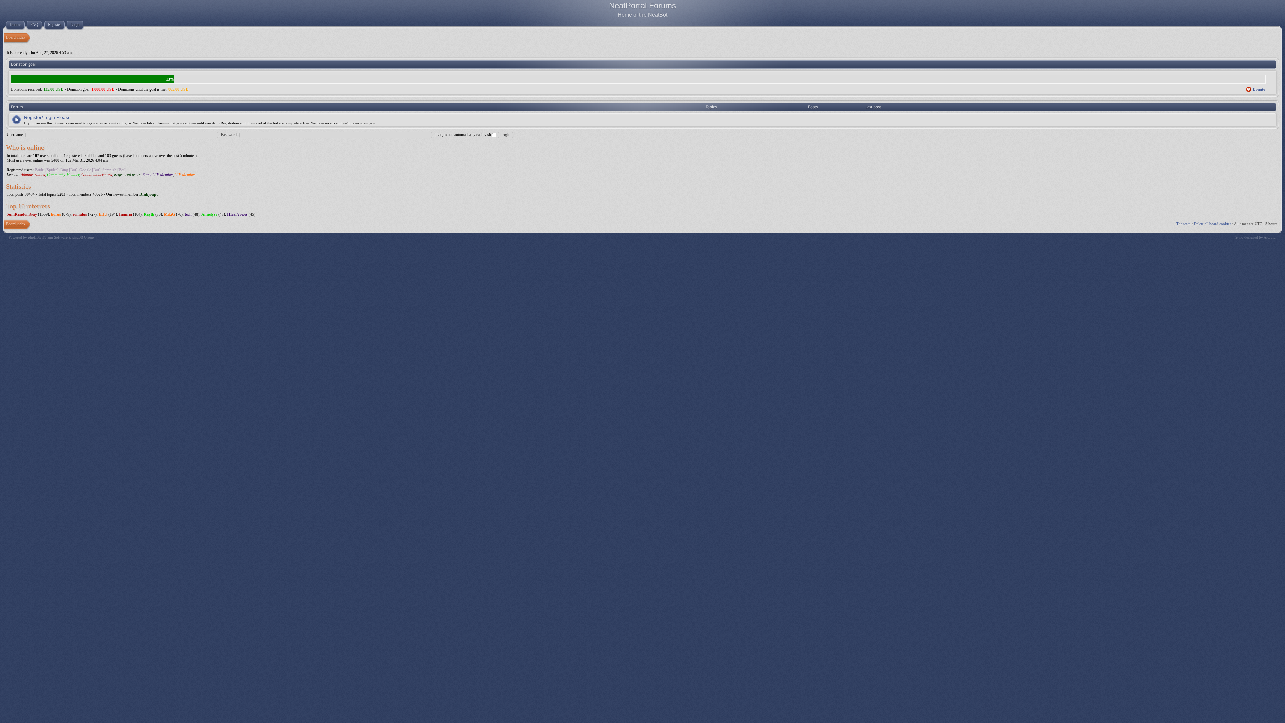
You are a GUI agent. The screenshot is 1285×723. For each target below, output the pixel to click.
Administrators (33, 174)
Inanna (125, 214)
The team (1183, 224)
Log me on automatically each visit (464, 134)
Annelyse (209, 214)
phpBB (33, 237)
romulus (80, 214)
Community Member (63, 174)
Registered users (127, 174)
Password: (229, 134)
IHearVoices (237, 214)
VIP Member (185, 174)
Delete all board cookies (1212, 224)
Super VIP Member (158, 174)
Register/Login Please (47, 117)
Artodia (1269, 237)
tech (188, 214)
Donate (1259, 89)
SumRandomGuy (22, 214)
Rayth (149, 214)
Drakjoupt (148, 194)
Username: (15, 134)
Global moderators (96, 174)
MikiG (169, 214)
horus (56, 214)
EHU (103, 214)
